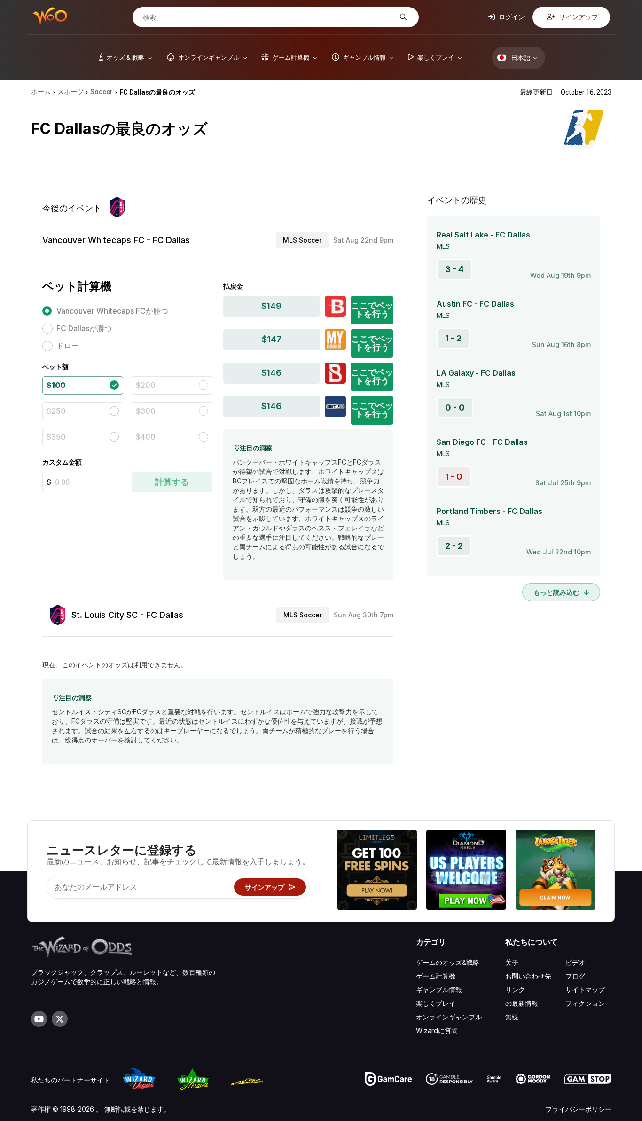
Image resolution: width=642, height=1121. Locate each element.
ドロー (67, 345)
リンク (515, 990)
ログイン (511, 17)
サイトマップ (585, 990)
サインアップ (577, 17)
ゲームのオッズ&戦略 (447, 962)
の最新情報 (521, 1003)
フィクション (585, 1003)
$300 (146, 411)
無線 (511, 1017)
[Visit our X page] (60, 1019)
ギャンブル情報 (439, 990)
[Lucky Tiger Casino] (555, 871)
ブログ (575, 976)
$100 (56, 385)
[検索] (402, 17)
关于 (511, 962)
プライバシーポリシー (578, 1109)
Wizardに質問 (437, 1030)
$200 (146, 385)
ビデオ (575, 962)
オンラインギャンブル (449, 1017)
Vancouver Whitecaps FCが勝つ (112, 311)
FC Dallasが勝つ (84, 328)
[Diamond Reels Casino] (466, 871)
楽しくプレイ (435, 1003)
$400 (146, 437)
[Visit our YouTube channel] (39, 1019)
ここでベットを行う (372, 309)
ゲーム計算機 (435, 976)
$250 (56, 411)
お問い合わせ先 (528, 976)
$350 (56, 437)
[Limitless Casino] (377, 871)
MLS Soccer (302, 240)
